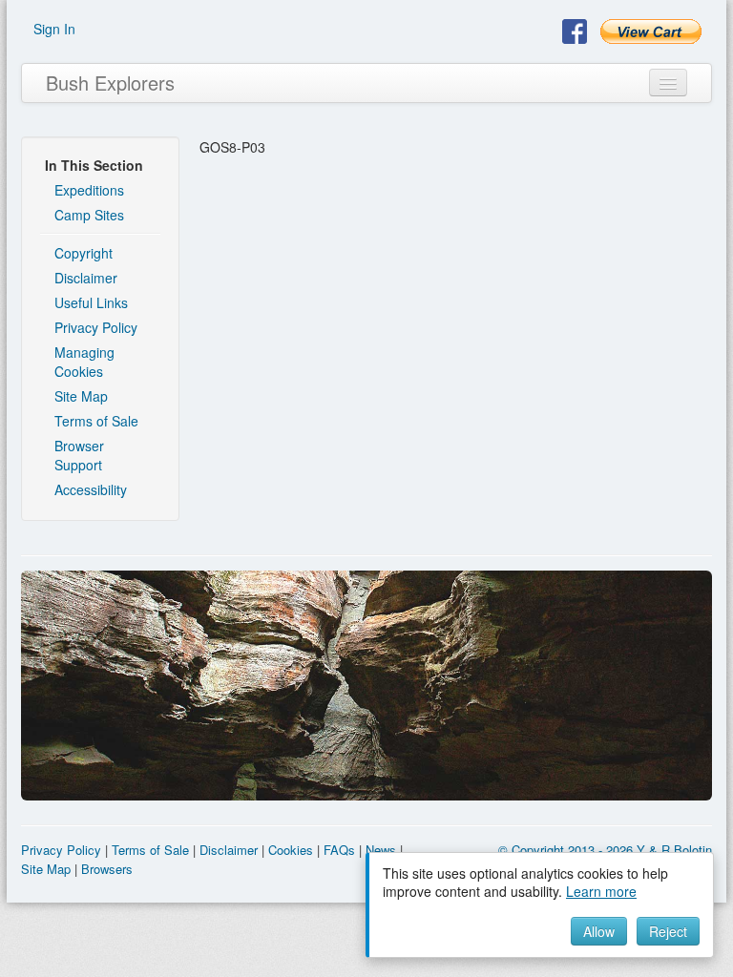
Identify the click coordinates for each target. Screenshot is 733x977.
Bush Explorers (110, 82)
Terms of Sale (96, 420)
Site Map (81, 395)
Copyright (83, 252)
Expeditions (89, 189)
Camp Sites (89, 214)
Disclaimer (85, 277)
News (381, 850)
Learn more (601, 891)
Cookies (290, 850)
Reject (668, 931)
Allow (599, 931)
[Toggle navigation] (668, 82)
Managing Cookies (84, 362)
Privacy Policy (95, 327)
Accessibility (90, 489)
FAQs (339, 850)
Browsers (107, 869)
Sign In (54, 28)
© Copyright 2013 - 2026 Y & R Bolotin (605, 850)
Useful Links (91, 302)
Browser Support (79, 455)
